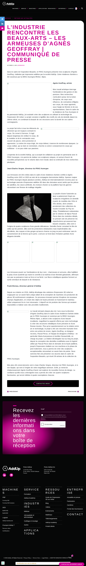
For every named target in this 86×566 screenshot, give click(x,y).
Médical (26, 511)
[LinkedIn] (4, 475)
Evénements (50, 511)
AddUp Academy (29, 498)
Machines (15, 8)
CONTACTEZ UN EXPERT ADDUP (71, 564)
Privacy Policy (27, 558)
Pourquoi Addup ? (9, 525)
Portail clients (50, 526)
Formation (27, 494)
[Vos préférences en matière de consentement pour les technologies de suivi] (3, 563)
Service (23, 8)
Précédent (13, 391)
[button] (82, 8)
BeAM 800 (5, 513)
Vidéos (48, 507)
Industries (32, 8)
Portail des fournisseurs (75, 509)
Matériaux (49, 515)
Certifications (6, 531)
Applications (43, 8)
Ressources (52, 8)
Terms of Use (36, 558)
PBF (4, 497)
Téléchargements (51, 518)
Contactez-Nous (43, 383)
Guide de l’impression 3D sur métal (53, 498)
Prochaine (72, 391)
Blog (47, 503)
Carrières (70, 505)
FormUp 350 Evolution (8, 503)
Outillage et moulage (31, 521)
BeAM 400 (5, 510)
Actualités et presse (73, 497)
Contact (71, 8)
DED (4, 507)
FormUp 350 (6, 500)
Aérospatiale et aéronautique (29, 516)
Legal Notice (45, 558)
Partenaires (71, 501)
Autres (26, 525)
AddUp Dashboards (8, 520)
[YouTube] (11, 475)
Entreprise (62, 8)
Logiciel (5, 517)
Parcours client (6, 528)
